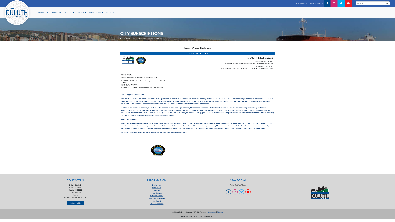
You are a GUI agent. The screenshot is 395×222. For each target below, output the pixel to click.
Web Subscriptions (139, 38)
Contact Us (319, 3)
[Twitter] (341, 3)
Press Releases (157, 193)
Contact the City (75, 203)
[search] (387, 3)
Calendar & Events (156, 196)
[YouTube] (348, 3)
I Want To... (111, 12)
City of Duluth (125, 38)
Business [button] (68, 12)
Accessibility (156, 188)
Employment (156, 185)
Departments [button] (95, 12)
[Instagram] (334, 3)
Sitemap (220, 212)
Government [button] (40, 12)
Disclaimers (212, 212)
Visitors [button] (80, 12)
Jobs (295, 3)
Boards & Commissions (157, 198)
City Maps (310, 3)
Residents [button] (55, 12)
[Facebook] (327, 3)
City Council (156, 201)
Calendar (301, 3)
